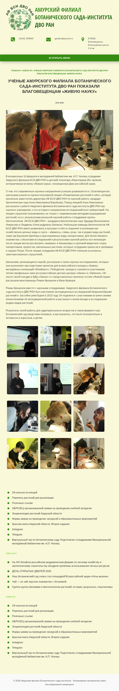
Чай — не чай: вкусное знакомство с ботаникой (39, 581)
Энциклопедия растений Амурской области (37, 513)
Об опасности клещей (24, 492)
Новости (27, 71)
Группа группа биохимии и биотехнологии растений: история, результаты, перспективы (62, 587)
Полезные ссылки (22, 503)
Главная (15, 71)
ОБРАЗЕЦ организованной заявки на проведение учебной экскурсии (52, 508)
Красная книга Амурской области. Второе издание (41, 524)
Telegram (17, 534)
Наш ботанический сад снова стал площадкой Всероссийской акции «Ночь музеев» (60, 576)
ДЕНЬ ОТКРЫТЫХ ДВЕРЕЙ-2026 (32, 571)
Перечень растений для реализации (33, 497)
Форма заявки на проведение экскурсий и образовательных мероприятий (54, 518)
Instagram (17, 529)
